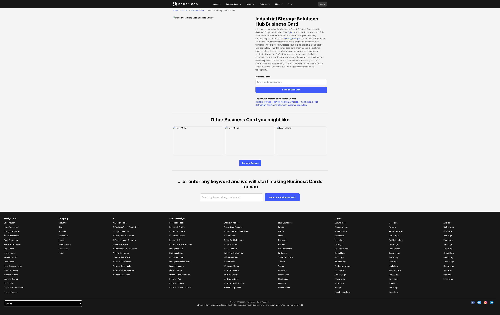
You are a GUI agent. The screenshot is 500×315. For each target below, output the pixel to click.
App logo (447, 223)
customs (292, 105)
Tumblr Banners (230, 244)
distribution (261, 105)
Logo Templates (11, 227)
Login (61, 253)
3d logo (338, 287)
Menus (281, 231)
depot (315, 101)
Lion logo (447, 275)
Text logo (393, 279)
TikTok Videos (230, 236)
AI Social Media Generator (124, 270)
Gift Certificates (285, 249)
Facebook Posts (176, 223)
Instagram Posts (176, 249)
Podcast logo (395, 270)
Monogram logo (341, 249)
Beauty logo (448, 257)
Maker (184, 11)
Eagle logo (393, 266)
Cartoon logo (395, 253)
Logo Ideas (9, 249)
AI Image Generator (121, 275)
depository (302, 105)
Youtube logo (340, 262)
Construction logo (342, 292)
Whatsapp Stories (231, 266)
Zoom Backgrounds (232, 287)
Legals (61, 240)
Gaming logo (340, 223)
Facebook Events (177, 236)
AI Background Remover (123, 236)
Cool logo (393, 223)
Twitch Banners (230, 249)
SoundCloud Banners (233, 227)
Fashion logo (394, 249)
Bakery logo (394, 275)
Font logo (447, 231)
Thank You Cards (285, 257)
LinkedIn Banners (176, 266)
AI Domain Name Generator (124, 240)
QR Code (282, 283)
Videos (281, 266)
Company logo (341, 227)
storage (296, 38)
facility (270, 105)
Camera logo (340, 275)
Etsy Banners (283, 279)
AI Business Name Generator (125, 227)
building (287, 38)
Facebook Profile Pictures (180, 244)
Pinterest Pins (175, 279)
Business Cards (232, 4)
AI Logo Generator (121, 231)
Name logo (339, 240)
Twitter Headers (231, 257)
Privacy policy (65, 244)
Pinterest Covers (176, 283)
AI (288, 4)
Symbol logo (448, 253)
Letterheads (283, 275)
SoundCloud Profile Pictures (236, 231)
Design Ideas (9, 253)
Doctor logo (448, 266)
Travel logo (394, 257)
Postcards (282, 240)
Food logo (339, 257)
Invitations (282, 253)
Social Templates (11, 236)
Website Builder (11, 275)
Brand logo (339, 236)
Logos (215, 4)
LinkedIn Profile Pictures (179, 275)
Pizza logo (448, 240)
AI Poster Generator (121, 257)
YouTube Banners (231, 270)
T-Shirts (281, 262)
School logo (340, 253)
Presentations (284, 287)
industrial (285, 101)
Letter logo (394, 236)
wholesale (295, 101)
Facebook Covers (177, 231)
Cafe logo (393, 262)
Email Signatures (285, 223)
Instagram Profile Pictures (180, 262)
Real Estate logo (396, 240)
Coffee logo (448, 262)
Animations (283, 270)
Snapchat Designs (231, 223)
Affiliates (62, 231)
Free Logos (9, 262)
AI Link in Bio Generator (123, 262)
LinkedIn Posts (175, 270)
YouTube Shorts (231, 275)
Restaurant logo (396, 231)
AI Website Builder (121, 244)
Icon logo (393, 283)
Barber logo (448, 227)
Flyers (280, 236)
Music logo (448, 279)
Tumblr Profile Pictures (233, 240)
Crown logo (340, 279)
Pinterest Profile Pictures (180, 287)
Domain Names (10, 292)
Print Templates (11, 240)
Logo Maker (9, 223)
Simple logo (448, 249)
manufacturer (280, 105)
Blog (61, 227)
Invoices (281, 227)
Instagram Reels (176, 253)
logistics (291, 32)
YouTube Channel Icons (234, 283)
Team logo (393, 292)
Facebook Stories (177, 227)
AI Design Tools (119, 223)
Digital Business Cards (13, 287)
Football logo (340, 270)
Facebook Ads (175, 240)
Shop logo (447, 244)
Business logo (341, 231)
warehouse (306, 101)
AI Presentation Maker (122, 266)
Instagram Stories (176, 257)
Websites (263, 4)
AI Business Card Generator (125, 249)
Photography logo (343, 266)
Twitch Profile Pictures (233, 253)
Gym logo (447, 270)
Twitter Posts (229, 262)
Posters (281, 244)
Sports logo (340, 283)
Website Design (11, 279)
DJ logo (392, 227)
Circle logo (393, 244)
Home (175, 11)
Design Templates (12, 231)
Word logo (393, 287)
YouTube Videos (231, 279)
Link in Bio (8, 283)
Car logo (338, 244)
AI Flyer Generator (121, 253)
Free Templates (11, 270)
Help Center (64, 249)
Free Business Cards (13, 266)
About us (62, 223)
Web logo (447, 236)
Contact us (63, 236)
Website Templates (12, 244)
